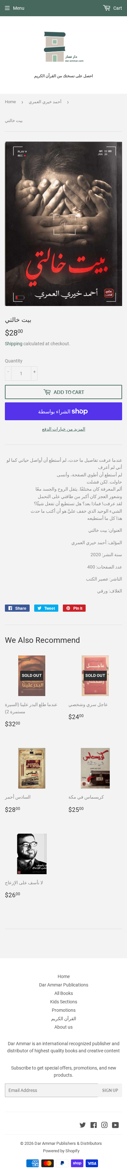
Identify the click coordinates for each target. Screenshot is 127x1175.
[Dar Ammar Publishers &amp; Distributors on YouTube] (115, 1126)
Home (10, 101)
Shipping (13, 343)
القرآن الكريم (63, 1018)
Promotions (64, 1010)
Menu (18, 8)
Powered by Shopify (61, 1150)
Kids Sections (63, 1001)
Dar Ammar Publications (63, 984)
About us (63, 1027)
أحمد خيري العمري (45, 101)
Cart (117, 8)
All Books (63, 993)
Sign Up (110, 1090)
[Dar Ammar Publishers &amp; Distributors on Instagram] (104, 1126)
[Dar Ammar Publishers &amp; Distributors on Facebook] (93, 1126)
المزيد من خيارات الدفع (63, 429)
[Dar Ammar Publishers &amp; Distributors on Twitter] (82, 1126)
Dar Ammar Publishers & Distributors (68, 1143)
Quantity (13, 360)
